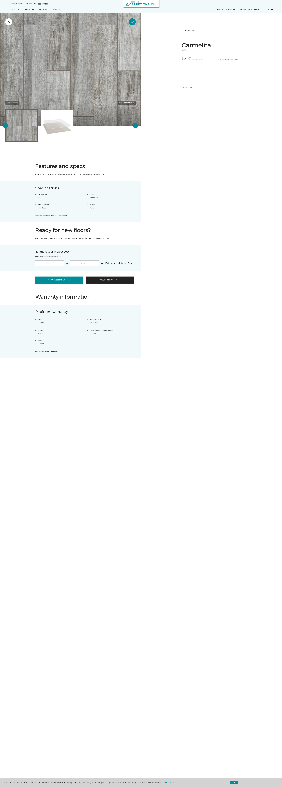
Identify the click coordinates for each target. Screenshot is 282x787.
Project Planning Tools (229, 60)
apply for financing (108, 280)
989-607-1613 (43, 4)
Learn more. (168, 783)
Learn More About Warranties (46, 351)
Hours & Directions (226, 10)
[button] (264, 9)
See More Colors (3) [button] (126, 103)
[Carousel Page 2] (57, 125)
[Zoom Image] (8, 21)
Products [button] (14, 10)
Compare (185, 87)
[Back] (5, 125)
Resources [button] (29, 10)
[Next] (135, 125)
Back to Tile (189, 31)
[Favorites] (268, 9)
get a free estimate (57, 280)
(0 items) (272, 9)
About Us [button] (43, 10)
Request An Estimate (249, 10)
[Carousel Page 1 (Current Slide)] (21, 125)
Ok (234, 782)
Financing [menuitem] (56, 10)
